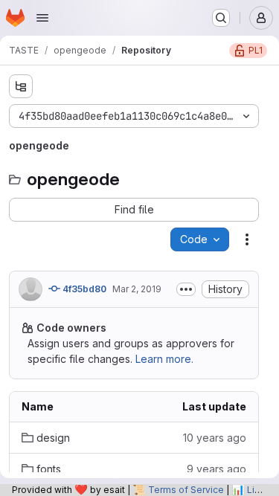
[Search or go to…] (221, 18)
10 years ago (214, 437)
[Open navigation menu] (42, 18)
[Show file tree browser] (21, 86)
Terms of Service (186, 489)
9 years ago (216, 469)
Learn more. (164, 358)
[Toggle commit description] (186, 289)
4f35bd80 (83, 288)
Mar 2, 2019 (136, 288)
